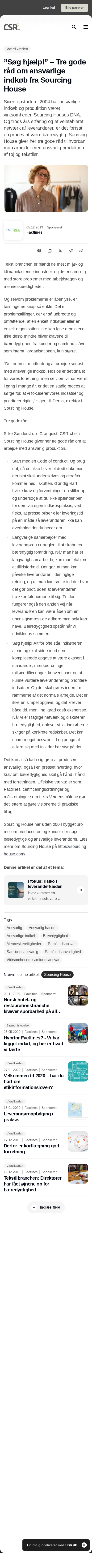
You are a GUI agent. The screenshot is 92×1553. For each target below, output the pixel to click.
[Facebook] (39, 251)
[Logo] (12, 26)
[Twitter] (60, 251)
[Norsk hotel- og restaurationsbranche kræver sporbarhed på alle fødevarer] (46, 1000)
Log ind (49, 7)
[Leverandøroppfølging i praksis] (46, 1111)
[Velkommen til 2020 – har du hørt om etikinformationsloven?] (46, 1076)
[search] (74, 27)
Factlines (34, 232)
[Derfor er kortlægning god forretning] (46, 1143)
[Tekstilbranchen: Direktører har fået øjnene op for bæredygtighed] (46, 1178)
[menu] (86, 27)
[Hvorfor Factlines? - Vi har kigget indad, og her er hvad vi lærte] (46, 1038)
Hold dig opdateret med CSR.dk (52, 1545)
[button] (80, 890)
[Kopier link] (81, 250)
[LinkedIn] (49, 251)
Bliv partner (74, 7)
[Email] (71, 251)
